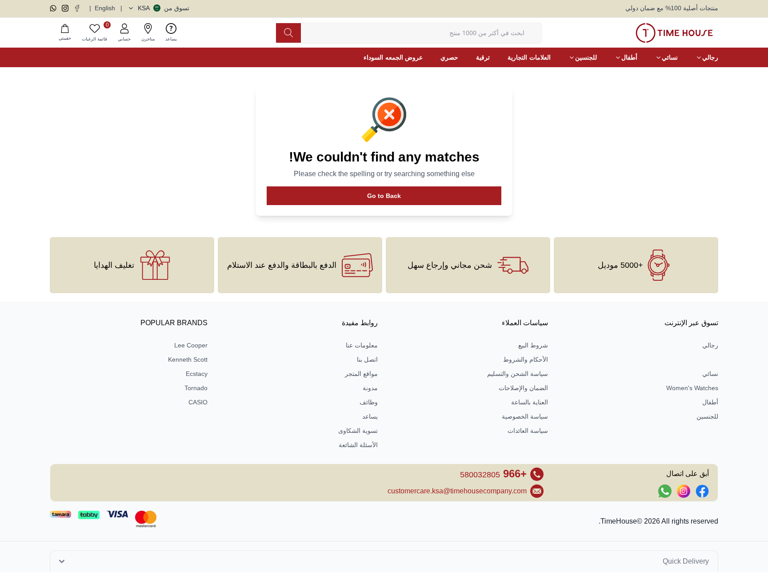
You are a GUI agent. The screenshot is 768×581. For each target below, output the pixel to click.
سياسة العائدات (528, 430)
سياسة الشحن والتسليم (517, 373)
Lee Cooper (191, 345)
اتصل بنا (367, 359)
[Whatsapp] (53, 8)
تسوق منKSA (163, 8)
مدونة (370, 387)
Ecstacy (197, 373)
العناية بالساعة (529, 402)
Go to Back (384, 195)
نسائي (710, 373)
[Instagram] (65, 8)
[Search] (288, 33)
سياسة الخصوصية (525, 416)
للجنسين (707, 416)
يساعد (370, 416)
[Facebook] (77, 8)
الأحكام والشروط (525, 359)
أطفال (710, 402)
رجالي (710, 345)
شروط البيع (533, 345)
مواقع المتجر (361, 373)
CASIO (198, 402)
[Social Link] (702, 491)
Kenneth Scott (188, 359)
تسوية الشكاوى (358, 430)
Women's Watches (692, 387)
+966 (493, 474)
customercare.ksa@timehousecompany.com (457, 491)
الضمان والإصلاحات (523, 387)
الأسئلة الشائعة (358, 444)
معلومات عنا (362, 345)
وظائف (369, 402)
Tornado (196, 387)
